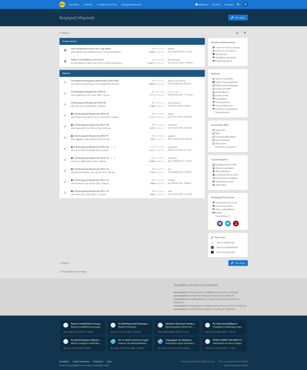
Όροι (109, 361)
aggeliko (79, 139)
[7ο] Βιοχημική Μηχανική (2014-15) (91, 157)
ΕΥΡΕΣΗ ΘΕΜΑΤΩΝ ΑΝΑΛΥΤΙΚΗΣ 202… (232, 339)
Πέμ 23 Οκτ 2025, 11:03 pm (132, 348)
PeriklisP (79, 183)
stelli (77, 194)
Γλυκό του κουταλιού (225, 50)
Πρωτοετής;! (221, 54)
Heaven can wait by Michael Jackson (133, 343)
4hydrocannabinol (84, 117)
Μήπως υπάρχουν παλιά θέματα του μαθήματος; (86, 343)
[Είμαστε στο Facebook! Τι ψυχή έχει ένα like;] (220, 223)
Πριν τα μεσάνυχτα (226, 252)
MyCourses (220, 143)
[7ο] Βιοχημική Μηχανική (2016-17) (91, 135)
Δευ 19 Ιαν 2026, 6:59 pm (79, 348)
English (218, 212)
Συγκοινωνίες (222, 95)
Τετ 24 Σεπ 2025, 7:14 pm (223, 348)
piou (77, 161)
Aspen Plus (220, 184)
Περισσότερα (222, 112)
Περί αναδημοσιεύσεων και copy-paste (91, 48)
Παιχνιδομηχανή (223, 60)
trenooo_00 (173, 91)
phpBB (74, 365)
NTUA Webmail (222, 140)
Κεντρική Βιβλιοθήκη (225, 136)
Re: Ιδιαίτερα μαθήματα (225, 323)
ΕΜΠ (217, 133)
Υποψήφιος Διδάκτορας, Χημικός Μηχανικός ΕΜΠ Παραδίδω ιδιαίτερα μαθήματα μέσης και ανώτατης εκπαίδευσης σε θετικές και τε (228, 326)
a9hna (170, 114)
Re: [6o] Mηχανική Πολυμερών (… (134, 323)
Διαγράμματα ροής (224, 181)
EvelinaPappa (174, 59)
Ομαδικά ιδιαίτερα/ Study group (182, 323)
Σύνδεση (216, 4)
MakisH (79, 51)
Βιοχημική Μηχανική (76, 17)
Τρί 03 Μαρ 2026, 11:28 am (223, 331)
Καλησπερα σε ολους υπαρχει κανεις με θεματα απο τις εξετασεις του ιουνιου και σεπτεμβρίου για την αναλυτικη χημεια (228, 343)
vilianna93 (80, 128)
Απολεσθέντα (222, 92)
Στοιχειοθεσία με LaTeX (226, 174)
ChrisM (208, 348)
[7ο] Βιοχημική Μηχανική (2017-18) (91, 124)
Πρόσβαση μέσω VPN (225, 164)
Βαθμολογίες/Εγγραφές (226, 85)
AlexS (207, 331)
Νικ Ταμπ (115, 348)
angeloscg (80, 95)
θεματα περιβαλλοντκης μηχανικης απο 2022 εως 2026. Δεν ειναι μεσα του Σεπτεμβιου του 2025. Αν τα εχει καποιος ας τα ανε (86, 326)
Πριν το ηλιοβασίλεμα (227, 247)
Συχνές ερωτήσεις (224, 205)
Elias (160, 331)
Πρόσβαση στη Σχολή (225, 57)
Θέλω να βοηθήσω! (224, 209)
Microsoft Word (222, 171)
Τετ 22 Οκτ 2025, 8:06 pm (178, 348)
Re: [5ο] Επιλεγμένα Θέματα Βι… (87, 339)
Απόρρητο (98, 361)
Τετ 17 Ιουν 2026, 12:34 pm (128, 331)
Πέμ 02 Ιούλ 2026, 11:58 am (81, 331)
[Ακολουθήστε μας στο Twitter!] (228, 223)
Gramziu (244, 365)
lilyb (65, 348)
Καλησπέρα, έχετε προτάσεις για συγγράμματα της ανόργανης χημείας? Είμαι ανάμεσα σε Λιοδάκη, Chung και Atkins (181, 343)
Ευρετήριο (64, 361)
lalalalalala (172, 147)
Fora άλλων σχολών (225, 146)
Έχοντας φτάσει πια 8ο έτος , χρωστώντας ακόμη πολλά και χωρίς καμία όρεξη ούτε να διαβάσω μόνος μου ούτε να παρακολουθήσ (181, 326)
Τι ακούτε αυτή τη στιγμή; (227, 47)
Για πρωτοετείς (222, 102)
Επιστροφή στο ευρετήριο (74, 271)
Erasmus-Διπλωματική (226, 108)
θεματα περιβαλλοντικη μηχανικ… (88, 323)
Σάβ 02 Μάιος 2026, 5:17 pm (176, 331)
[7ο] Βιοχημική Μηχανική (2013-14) (91, 168)
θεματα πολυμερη (127, 326)
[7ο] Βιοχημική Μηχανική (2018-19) (91, 113)
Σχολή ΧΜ (220, 130)
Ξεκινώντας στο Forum (226, 202)
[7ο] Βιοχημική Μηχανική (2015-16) (91, 146)
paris (65, 331)
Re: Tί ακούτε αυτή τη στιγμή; (133, 339)
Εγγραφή (228, 4)
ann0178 (79, 150)
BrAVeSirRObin (82, 172)
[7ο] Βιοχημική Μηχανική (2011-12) (91, 191)
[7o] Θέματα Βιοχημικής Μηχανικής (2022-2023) (95, 80)
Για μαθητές (221, 98)
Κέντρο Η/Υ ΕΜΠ (223, 88)
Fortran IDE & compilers (226, 178)
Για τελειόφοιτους (224, 105)
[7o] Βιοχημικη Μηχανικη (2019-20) (88, 102)
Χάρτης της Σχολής (223, 78)
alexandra (172, 158)
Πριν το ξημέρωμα (226, 242)
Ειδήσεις (116, 51)
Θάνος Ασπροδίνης (84, 83)
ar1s (170, 169)
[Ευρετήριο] (62, 4)
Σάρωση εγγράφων (224, 168)
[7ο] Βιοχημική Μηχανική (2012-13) (91, 180)
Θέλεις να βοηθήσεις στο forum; (87, 59)
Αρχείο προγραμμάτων (226, 82)
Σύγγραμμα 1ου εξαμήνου (178, 339)
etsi (77, 106)
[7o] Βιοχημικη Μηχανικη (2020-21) (88, 91)
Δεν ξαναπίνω (174, 103)
